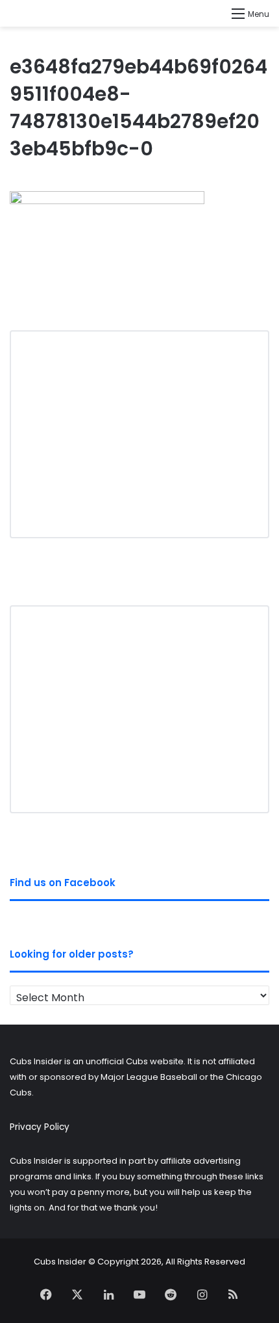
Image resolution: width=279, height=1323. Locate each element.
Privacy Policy (39, 1127)
